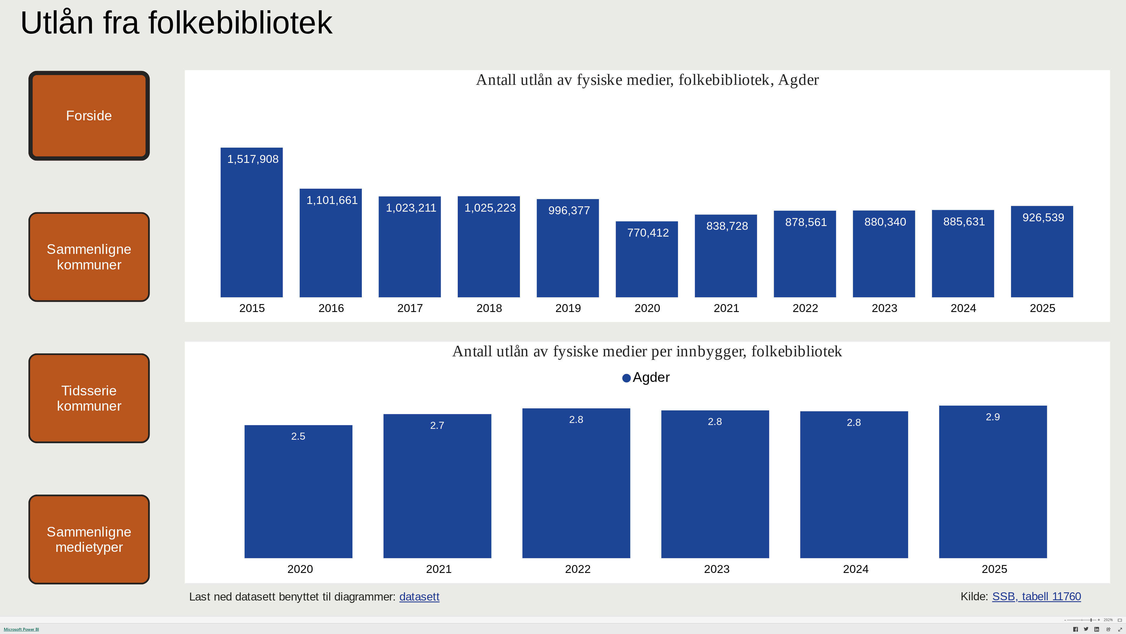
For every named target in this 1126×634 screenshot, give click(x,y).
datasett (419, 596)
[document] (179, 24)
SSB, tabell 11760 (1036, 596)
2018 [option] (489, 308)
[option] (252, 222)
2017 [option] (410, 308)
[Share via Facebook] (1075, 630)
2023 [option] (885, 308)
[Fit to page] (1118, 620)
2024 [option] (964, 308)
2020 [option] (647, 308)
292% (1108, 620)
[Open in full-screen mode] (1120, 630)
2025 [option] (1043, 308)
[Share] (1108, 629)
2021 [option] (727, 308)
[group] (179, 24)
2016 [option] (331, 308)
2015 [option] (252, 308)
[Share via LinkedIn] (1096, 630)
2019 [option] (568, 308)
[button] (89, 116)
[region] (563, 308)
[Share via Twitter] (1086, 630)
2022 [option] (805, 308)
